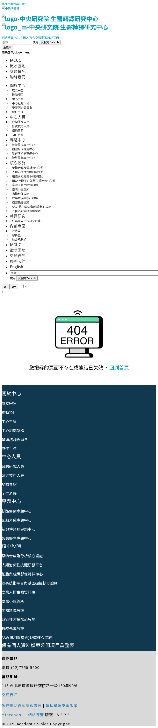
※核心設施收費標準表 (26, 211)
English (16, 266)
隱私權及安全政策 (62, 705)
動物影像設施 (13, 610)
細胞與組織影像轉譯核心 (22, 573)
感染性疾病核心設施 (18, 619)
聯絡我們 (53, 37)
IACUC (18, 37)
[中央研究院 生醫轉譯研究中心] (55, 22)
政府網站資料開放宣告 (22, 705)
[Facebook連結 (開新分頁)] (14, 714)
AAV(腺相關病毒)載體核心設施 (27, 637)
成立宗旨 (9, 403)
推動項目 (9, 412)
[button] (16, 52)
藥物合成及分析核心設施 (22, 555)
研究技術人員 (13, 475)
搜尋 (36, 42)
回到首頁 (119, 367)
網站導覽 (7, 37)
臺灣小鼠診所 (13, 601)
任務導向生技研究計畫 (26, 221)
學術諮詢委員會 (15, 439)
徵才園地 (29, 37)
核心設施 (18, 162)
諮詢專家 (9, 484)
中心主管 (9, 421)
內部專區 (18, 225)
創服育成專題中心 (17, 520)
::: (26, 4)
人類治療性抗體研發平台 (22, 564)
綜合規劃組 (19, 239)
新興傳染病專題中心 (18, 529)
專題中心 (18, 139)
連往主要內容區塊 (13, 4)
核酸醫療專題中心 (17, 511)
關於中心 (18, 85)
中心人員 (18, 117)
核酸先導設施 (13, 628)
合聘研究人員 (13, 466)
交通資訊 (41, 37)
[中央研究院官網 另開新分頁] (10, 8)
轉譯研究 (18, 216)
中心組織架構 (13, 430)
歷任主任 (17, 112)
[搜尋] (49, 42)
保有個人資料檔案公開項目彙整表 (38, 645)
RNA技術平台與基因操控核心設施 (30, 583)
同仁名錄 (17, 135)
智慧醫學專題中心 (23, 157)
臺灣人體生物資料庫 (18, 592)
